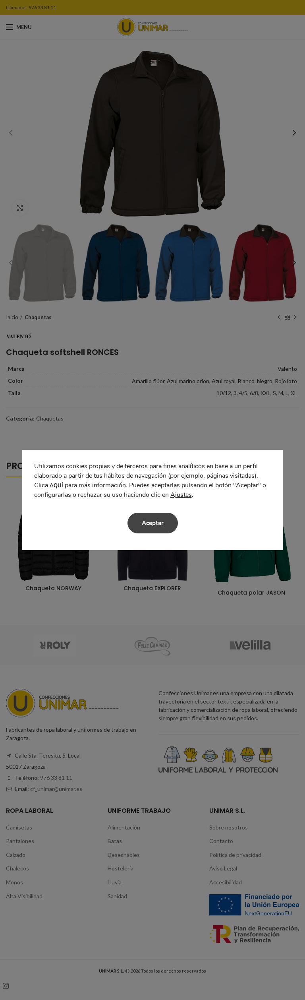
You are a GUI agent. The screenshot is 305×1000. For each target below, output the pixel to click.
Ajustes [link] (181, 494)
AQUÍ (56, 485)
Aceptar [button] (153, 523)
